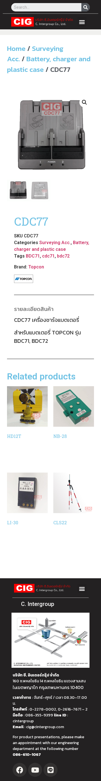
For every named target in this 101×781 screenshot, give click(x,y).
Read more (23, 456)
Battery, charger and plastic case (49, 64)
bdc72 (63, 256)
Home (16, 48)
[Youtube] (35, 770)
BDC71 (33, 256)
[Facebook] (20, 770)
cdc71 (48, 256)
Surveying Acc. (55, 242)
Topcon (36, 267)
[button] (82, 21)
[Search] (85, 7)
